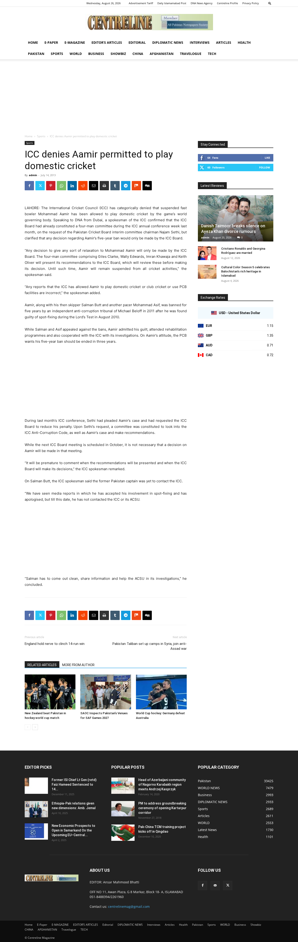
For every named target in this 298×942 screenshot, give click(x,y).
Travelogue (190, 53)
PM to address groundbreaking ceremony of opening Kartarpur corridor (162, 808)
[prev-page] (27, 727)
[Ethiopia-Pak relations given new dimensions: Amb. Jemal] (36, 809)
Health (244, 42)
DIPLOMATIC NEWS (167, 42)
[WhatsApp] (61, 185)
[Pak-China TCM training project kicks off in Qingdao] (123, 833)
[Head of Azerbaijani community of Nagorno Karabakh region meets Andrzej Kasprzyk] (123, 786)
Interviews (200, 42)
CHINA (137, 53)
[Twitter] (40, 185)
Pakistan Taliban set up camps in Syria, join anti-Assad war (149, 646)
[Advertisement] (149, 99)
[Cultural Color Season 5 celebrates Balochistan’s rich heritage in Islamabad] (207, 272)
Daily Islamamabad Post (171, 3)
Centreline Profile (227, 3)
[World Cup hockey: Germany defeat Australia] (161, 691)
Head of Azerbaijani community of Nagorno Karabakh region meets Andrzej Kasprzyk (162, 784)
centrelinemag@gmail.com (129, 906)
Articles (223, 42)
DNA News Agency (202, 3)
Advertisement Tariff (141, 3)
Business (96, 53)
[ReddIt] (83, 185)
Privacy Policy (250, 3)
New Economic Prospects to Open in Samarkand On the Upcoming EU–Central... (73, 830)
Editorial (137, 42)
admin (33, 175)
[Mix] (136, 185)
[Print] (104, 185)
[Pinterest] (50, 185)
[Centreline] (149, 22)
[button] (269, 3)
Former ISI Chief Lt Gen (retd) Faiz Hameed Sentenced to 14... (74, 784)
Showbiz (118, 53)
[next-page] (35, 727)
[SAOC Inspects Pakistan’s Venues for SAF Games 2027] (105, 691)
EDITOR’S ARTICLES (106, 42)
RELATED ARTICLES (42, 665)
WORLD (76, 53)
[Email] (93, 185)
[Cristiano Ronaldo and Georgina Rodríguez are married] (207, 253)
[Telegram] (125, 185)
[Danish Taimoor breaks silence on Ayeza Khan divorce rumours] (235, 218)
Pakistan (36, 53)
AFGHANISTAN (161, 53)
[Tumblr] (115, 185)
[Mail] (215, 885)
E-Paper (51, 42)
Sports (57, 53)
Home (33, 42)
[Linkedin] (72, 185)
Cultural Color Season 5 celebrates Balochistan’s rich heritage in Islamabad (245, 271)
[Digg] (147, 185)
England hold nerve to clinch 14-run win (55, 644)
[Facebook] (29, 185)
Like (267, 157)
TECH (212, 53)
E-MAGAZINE (74, 42)
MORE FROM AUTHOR (78, 665)
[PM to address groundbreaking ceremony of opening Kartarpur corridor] (123, 809)
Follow (264, 167)
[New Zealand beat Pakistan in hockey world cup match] (50, 691)
